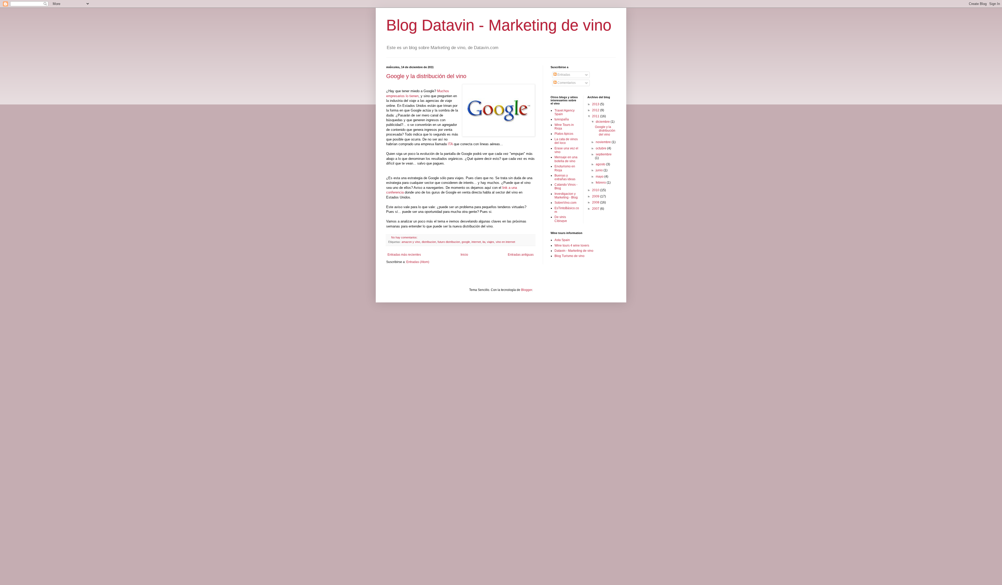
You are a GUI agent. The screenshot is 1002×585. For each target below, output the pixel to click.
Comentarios (566, 83)
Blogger (526, 290)
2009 (596, 196)
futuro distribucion (449, 241)
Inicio (464, 254)
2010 (596, 190)
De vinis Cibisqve (560, 219)
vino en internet (505, 241)
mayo (600, 176)
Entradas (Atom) (417, 262)
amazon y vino (411, 241)
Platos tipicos (563, 134)
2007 (596, 208)
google (466, 241)
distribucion (429, 241)
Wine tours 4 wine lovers (571, 245)
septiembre (604, 154)
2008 (596, 202)
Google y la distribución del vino (426, 76)
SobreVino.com (565, 202)
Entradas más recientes (404, 254)
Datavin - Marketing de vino (573, 251)
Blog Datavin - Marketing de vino (498, 25)
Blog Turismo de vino (569, 256)
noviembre (604, 142)
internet (476, 241)
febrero (601, 182)
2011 (596, 116)
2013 (596, 104)
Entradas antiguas (521, 254)
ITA (450, 144)
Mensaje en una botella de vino (565, 159)
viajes (490, 241)
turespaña (561, 119)
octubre (601, 148)
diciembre (603, 122)
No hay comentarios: (404, 237)
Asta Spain (562, 240)
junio (600, 170)
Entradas (563, 75)
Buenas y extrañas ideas (564, 177)
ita (483, 241)
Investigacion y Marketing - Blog (566, 195)
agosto (601, 164)
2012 (596, 110)
